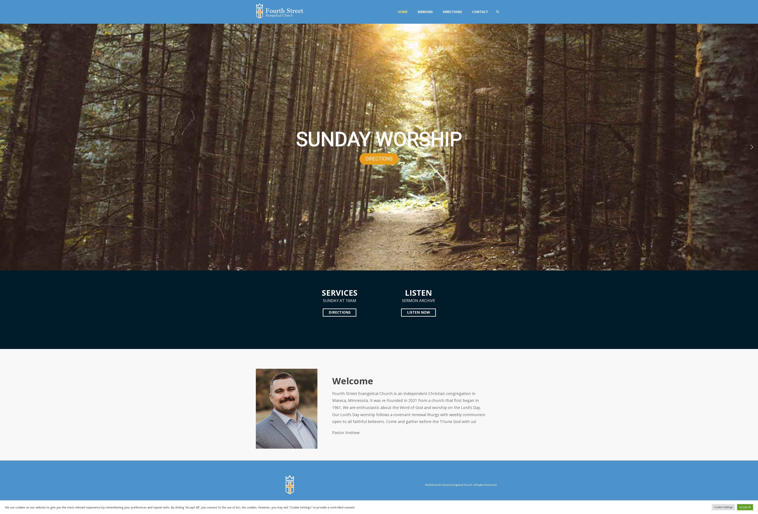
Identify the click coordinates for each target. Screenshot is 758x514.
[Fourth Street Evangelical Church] (280, 11)
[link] (498, 12)
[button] (6, 147)
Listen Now (418, 312)
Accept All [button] (745, 507)
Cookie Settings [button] (723, 507)
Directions (340, 312)
